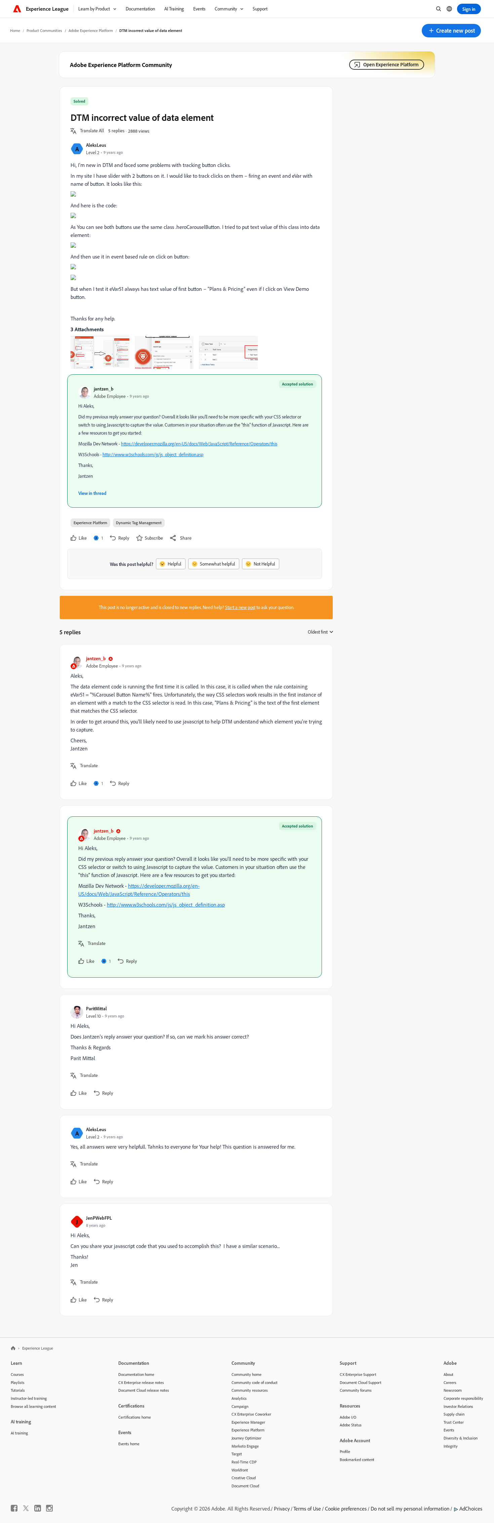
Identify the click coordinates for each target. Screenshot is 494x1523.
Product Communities (44, 30)
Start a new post (240, 607)
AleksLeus (96, 145)
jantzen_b (104, 389)
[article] (194, 722)
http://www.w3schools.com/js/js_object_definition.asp (152, 454)
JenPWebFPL (99, 1218)
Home (15, 30)
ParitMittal (96, 1008)
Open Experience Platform (391, 64)
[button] (451, 30)
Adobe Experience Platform (91, 30)
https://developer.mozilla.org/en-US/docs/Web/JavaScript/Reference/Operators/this (199, 444)
